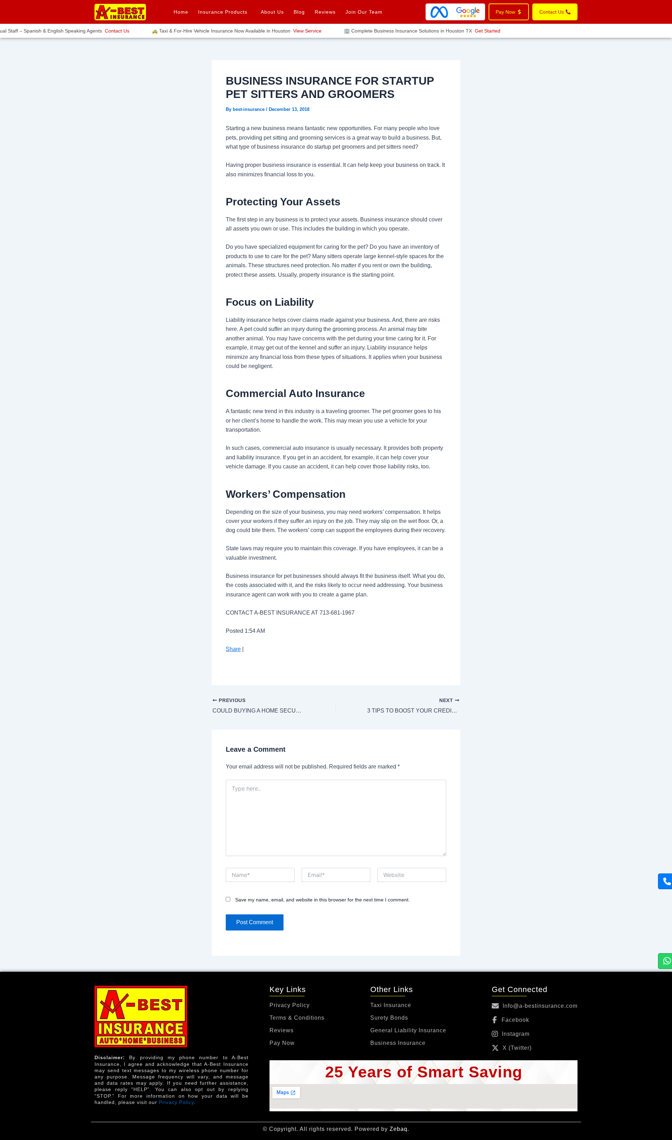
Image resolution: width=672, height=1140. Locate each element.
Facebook (515, 1020)
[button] (224, 12)
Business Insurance (398, 1043)
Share (233, 649)
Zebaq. (399, 1129)
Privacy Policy (176, 1102)
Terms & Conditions (297, 1018)
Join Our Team (364, 12)
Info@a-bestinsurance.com (540, 1006)
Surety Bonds (389, 1018)
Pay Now (282, 1043)
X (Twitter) (517, 1048)
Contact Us (105, 31)
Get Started (475, 31)
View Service (295, 31)
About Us (272, 12)
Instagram (516, 1034)
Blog (299, 12)
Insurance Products (222, 12)
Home (181, 12)
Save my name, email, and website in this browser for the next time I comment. (322, 899)
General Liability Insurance (408, 1030)
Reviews (325, 12)
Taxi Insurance (390, 1005)
